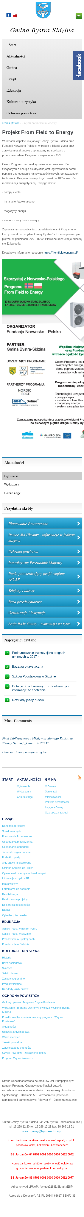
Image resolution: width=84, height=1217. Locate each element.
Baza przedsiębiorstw (25, 601)
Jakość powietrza (12, 1042)
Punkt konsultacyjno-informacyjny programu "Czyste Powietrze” (32, 1019)
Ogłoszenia (11, 476)
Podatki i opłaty (11, 857)
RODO (6, 910)
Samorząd (51, 791)
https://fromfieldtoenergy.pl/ (61, 252)
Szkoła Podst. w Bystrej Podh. (19, 928)
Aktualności (15, 56)
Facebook (8, 15)
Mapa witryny (10, 883)
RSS (79, 778)
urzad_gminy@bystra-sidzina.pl (42, 1131)
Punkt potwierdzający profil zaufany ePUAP (36, 576)
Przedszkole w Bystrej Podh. (18, 939)
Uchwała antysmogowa (16, 1031)
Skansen (7, 968)
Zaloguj (78, 16)
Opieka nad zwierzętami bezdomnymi (24, 873)
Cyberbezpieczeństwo (15, 915)
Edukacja (13, 90)
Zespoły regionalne (13, 978)
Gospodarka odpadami (15, 846)
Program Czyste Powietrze (17, 1058)
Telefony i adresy (21, 590)
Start (12, 44)
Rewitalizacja (10, 894)
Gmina (11, 67)
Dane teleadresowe (13, 825)
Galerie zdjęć (12, 493)
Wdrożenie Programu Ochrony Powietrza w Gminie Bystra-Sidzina (36, 1010)
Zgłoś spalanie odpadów (16, 1047)
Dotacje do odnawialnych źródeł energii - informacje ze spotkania (40, 688)
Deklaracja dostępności (16, 904)
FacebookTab (78, 65)
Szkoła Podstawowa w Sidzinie (34, 676)
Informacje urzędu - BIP (16, 878)
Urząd (11, 78)
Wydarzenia (11, 484)
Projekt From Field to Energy (39, 123)
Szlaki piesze (10, 973)
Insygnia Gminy (54, 807)
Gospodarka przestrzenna (17, 841)
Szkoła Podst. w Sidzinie (16, 933)
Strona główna (10, 123)
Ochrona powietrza (21, 112)
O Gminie (50, 786)
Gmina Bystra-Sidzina (42, 29)
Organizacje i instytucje (26, 612)
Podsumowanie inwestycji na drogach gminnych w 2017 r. (38, 654)
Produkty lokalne (12, 984)
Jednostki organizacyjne (16, 852)
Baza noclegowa (12, 963)
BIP (15, 15)
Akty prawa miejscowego (16, 862)
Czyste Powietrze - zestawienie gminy (24, 1052)
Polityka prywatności (57, 802)
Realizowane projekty (15, 899)
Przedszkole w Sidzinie (15, 944)
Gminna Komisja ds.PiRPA (17, 867)
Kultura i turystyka (21, 101)
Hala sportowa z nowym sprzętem (24, 752)
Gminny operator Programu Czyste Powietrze (28, 1002)
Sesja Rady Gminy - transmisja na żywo (39, 623)
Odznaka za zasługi (56, 812)
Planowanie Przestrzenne (28, 523)
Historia (6, 957)
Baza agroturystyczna (27, 666)
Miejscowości (53, 796)
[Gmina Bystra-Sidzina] (43, 16)
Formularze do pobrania (16, 888)
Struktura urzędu (12, 831)
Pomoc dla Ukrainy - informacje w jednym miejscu (41, 537)
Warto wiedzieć (11, 1037)
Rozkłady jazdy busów (28, 700)
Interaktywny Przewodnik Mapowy (35, 562)
